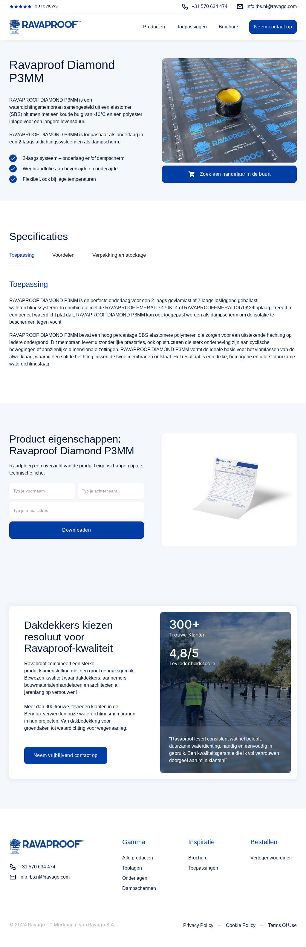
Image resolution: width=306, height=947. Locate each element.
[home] (45, 26)
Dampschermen (139, 888)
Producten (154, 26)
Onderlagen (134, 878)
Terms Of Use (282, 925)
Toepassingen (192, 26)
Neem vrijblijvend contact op (65, 755)
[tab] (21, 258)
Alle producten (137, 857)
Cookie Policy (240, 925)
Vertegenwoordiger (270, 857)
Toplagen (132, 867)
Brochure (228, 26)
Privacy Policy (198, 925)
